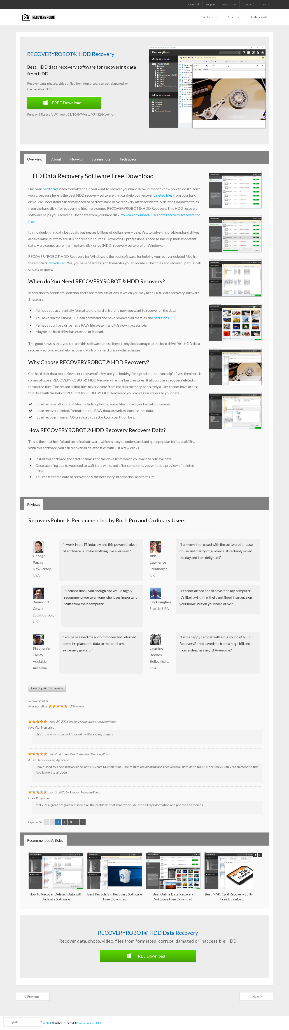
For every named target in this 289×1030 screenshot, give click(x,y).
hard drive (50, 189)
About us (227, 4)
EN (264, 4)
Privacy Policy (84, 1023)
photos (52, 83)
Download (193, 4)
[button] (260, 855)
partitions (161, 318)
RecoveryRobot (38, 701)
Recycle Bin (56, 263)
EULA (98, 1023)
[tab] (35, 159)
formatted (90, 83)
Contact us (249, 4)
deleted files (163, 195)
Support (210, 4)
